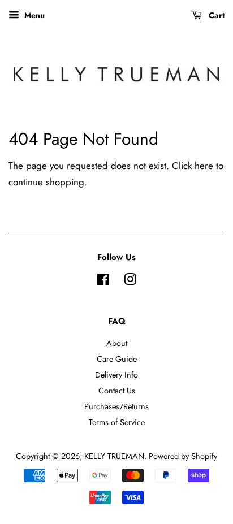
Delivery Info (116, 374)
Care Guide (117, 359)
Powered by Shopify (183, 456)
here (204, 165)
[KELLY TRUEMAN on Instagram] (130, 281)
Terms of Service (117, 422)
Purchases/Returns (116, 406)
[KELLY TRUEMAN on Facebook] (103, 281)
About (116, 343)
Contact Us (116, 390)
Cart (215, 15)
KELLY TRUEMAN (114, 456)
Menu (33, 15)
